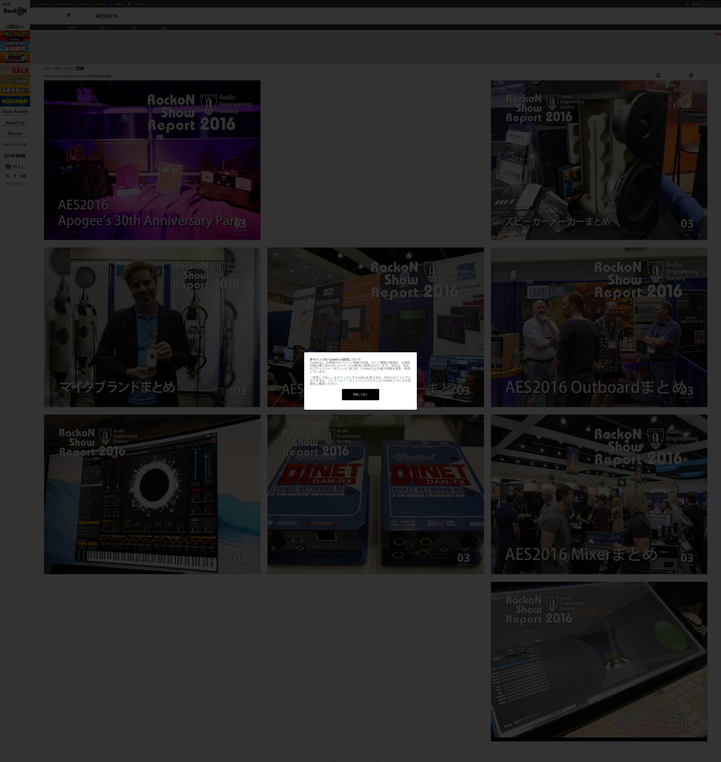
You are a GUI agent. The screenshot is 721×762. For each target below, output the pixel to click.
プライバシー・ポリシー (344, 380)
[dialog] (360, 381)
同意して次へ (360, 394)
